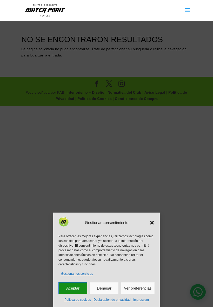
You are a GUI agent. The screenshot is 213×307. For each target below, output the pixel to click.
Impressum (141, 300)
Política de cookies (77, 300)
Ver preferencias (138, 288)
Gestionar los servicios (77, 274)
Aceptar (72, 288)
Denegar (104, 288)
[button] (152, 222)
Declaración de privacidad (112, 300)
